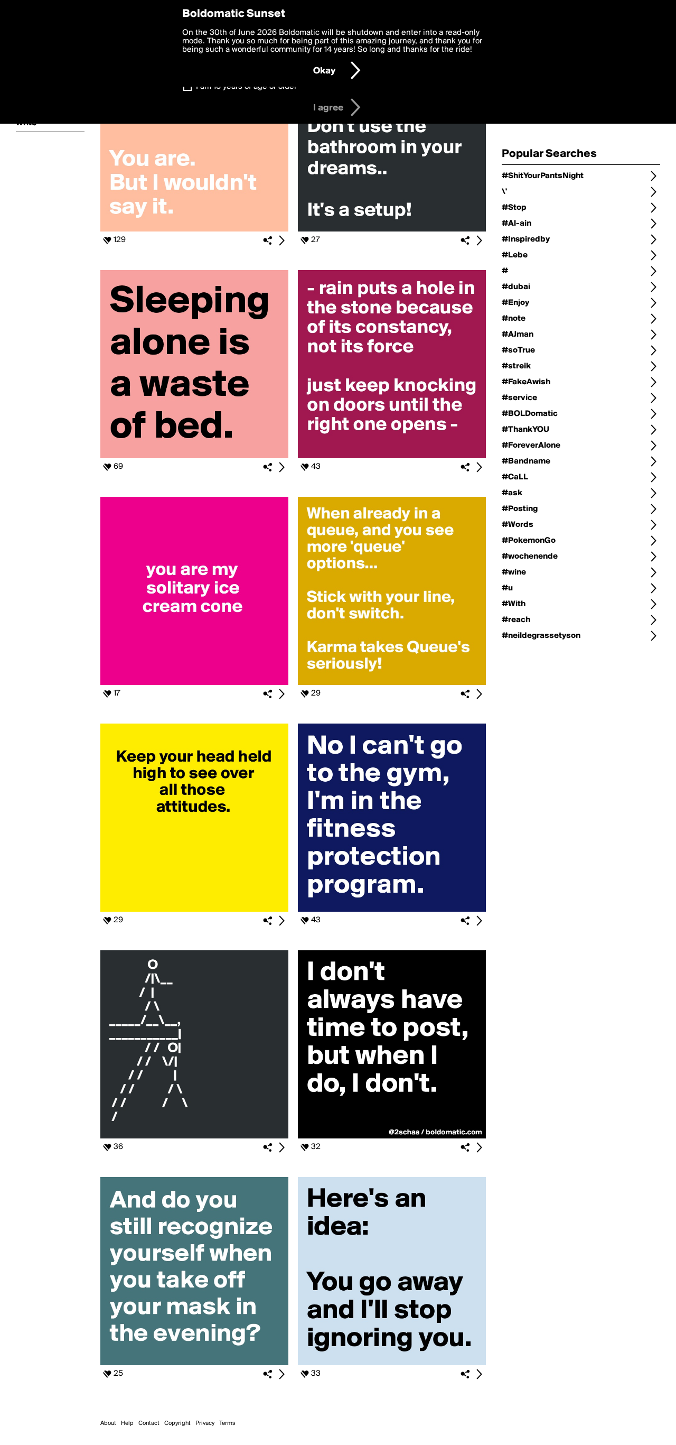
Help (127, 1423)
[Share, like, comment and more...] (194, 229)
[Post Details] (281, 240)
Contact (148, 1423)
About (108, 1423)
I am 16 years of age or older (246, 86)
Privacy (204, 1423)
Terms (227, 1423)
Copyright (177, 1423)
